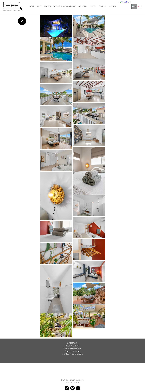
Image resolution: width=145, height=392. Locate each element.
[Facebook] (78, 388)
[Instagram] (67, 388)
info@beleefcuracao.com (72, 354)
